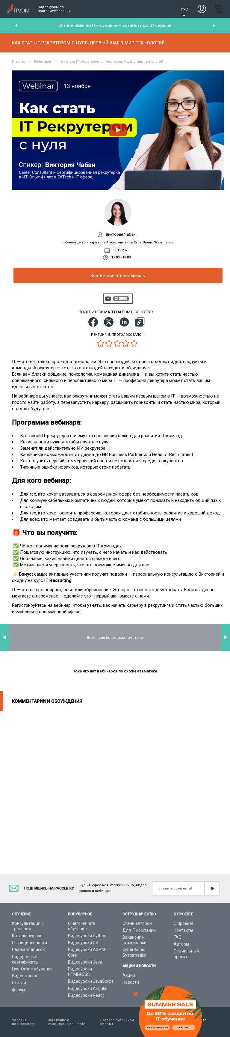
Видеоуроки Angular (88, 988)
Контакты (183, 930)
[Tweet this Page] (109, 322)
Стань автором (137, 923)
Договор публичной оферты (117, 1022)
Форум (18, 990)
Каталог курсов (27, 935)
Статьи (19, 982)
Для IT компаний (139, 930)
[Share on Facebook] (93, 322)
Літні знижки (72, 25)
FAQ (177, 937)
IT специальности (29, 942)
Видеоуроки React (86, 995)
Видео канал (24, 975)
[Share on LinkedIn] (124, 322)
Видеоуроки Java (85, 962)
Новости (130, 982)
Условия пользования (23, 1022)
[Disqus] (115, 786)
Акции (128, 975)
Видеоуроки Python (87, 935)
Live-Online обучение (32, 969)
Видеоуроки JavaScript (90, 981)
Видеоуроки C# (83, 942)
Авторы (181, 944)
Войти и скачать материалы (118, 275)
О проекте (183, 923)
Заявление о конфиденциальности (66, 1022)
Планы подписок (28, 949)
